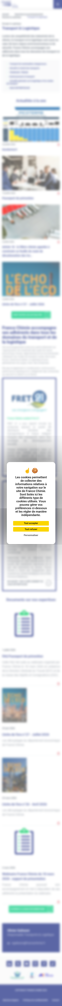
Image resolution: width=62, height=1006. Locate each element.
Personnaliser (31, 535)
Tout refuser (31, 529)
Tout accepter (31, 523)
